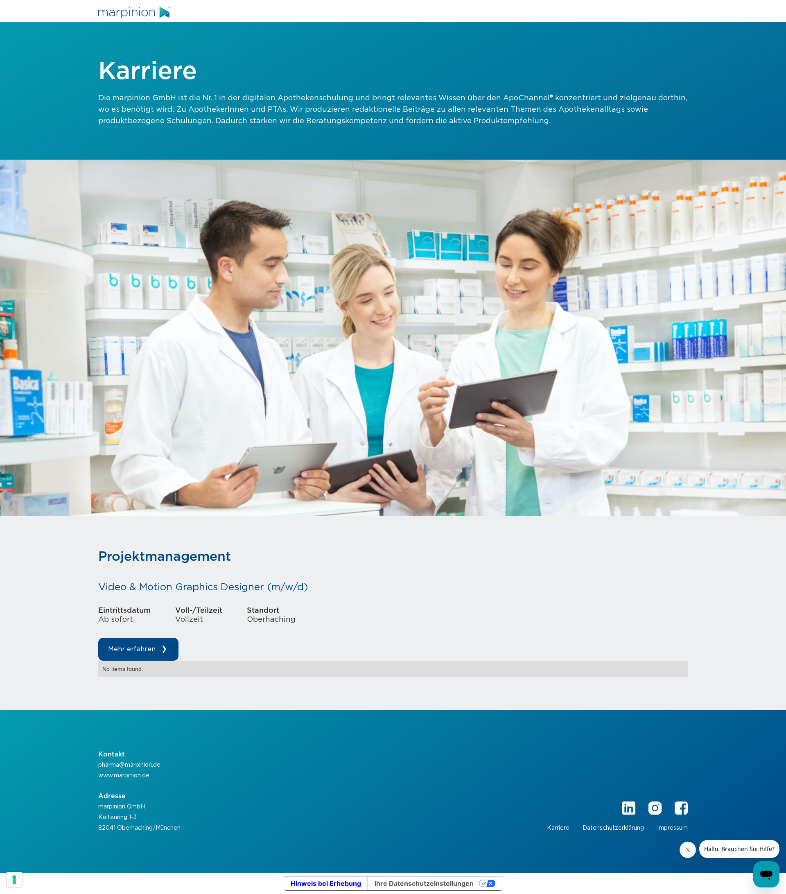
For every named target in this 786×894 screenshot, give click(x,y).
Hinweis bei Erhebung (326, 883)
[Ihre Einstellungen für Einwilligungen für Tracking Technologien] (14, 879)
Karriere (558, 828)
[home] (134, 12)
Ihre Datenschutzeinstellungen (424, 883)
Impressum (672, 828)
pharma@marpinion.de (129, 765)
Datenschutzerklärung (613, 828)
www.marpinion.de (123, 776)
